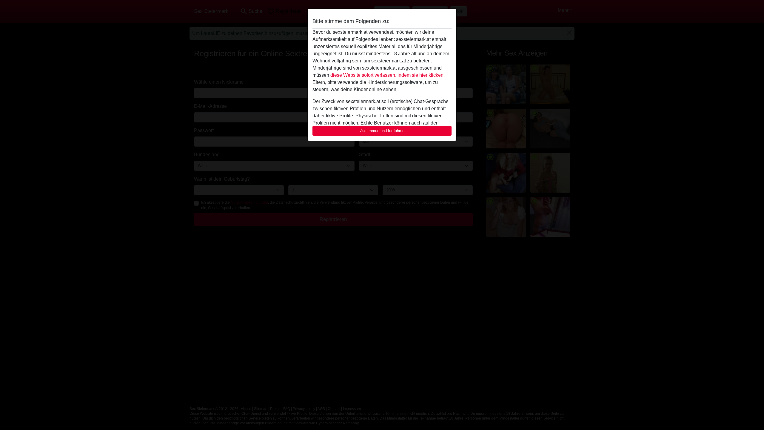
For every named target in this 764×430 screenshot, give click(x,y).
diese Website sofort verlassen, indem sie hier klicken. (387, 75)
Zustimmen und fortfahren (382, 130)
